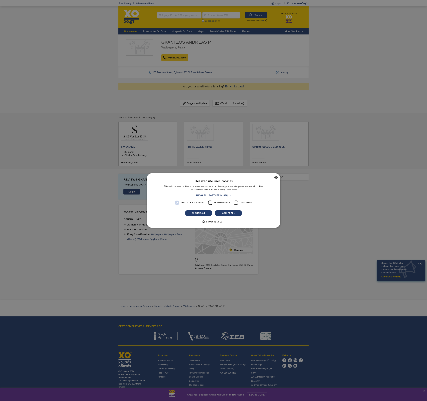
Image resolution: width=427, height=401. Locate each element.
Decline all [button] (198, 212)
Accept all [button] (228, 212)
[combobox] (276, 177)
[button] (213, 195)
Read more (232, 189)
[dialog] (213, 200)
